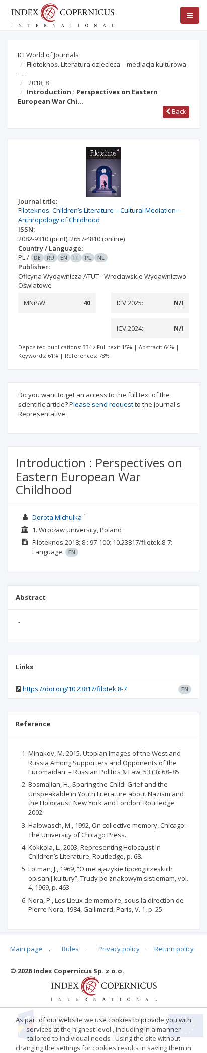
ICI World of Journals (48, 54)
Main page (26, 948)
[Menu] (189, 15)
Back (178, 111)
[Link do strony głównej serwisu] (62, 14)
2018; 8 (38, 82)
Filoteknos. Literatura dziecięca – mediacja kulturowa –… (102, 69)
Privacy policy (119, 948)
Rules (70, 948)
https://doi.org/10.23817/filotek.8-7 (75, 688)
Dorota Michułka (57, 517)
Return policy (174, 948)
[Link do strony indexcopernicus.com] (103, 987)
